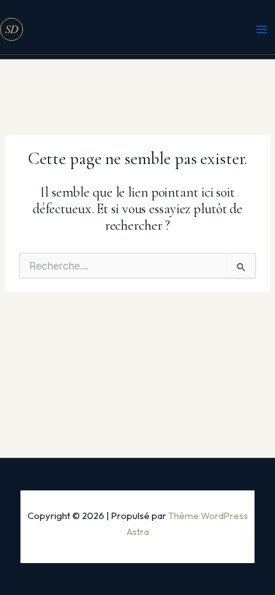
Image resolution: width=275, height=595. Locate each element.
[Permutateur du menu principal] (261, 29)
